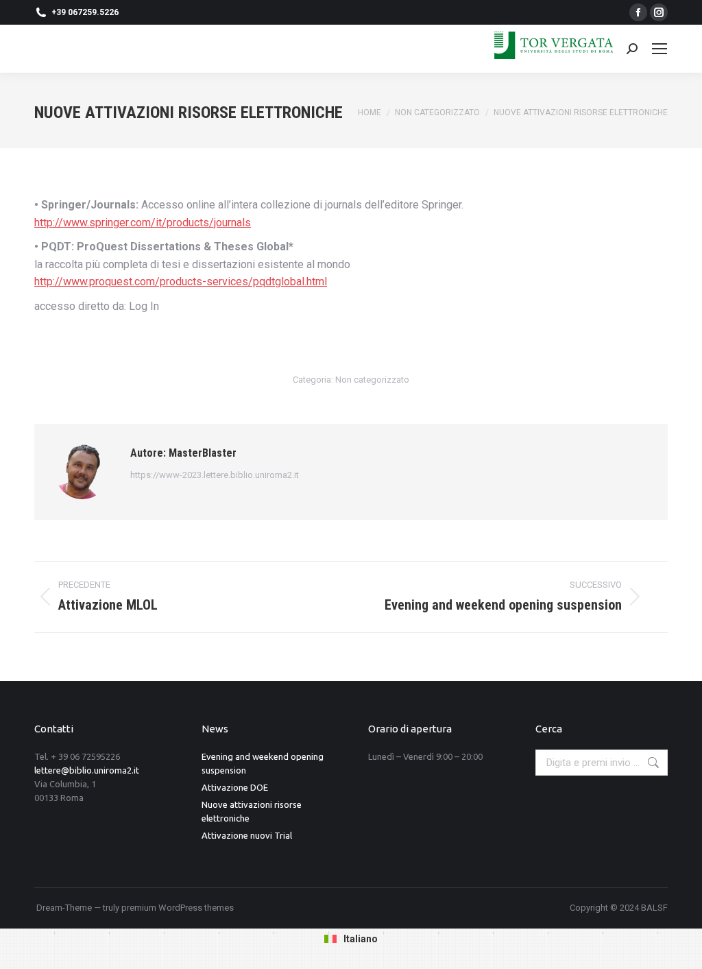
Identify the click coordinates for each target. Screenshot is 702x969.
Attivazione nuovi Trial (247, 835)
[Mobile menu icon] (659, 48)
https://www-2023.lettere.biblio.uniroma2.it (214, 475)
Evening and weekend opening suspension (263, 763)
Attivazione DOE (235, 787)
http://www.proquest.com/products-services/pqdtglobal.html (180, 281)
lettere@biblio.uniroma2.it (86, 770)
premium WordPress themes (177, 907)
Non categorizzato (372, 379)
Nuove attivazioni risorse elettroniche (252, 811)
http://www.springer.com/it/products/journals (142, 222)
